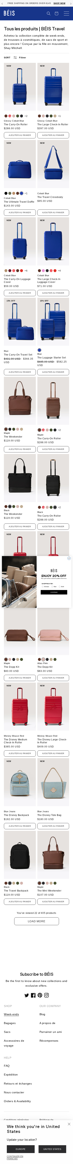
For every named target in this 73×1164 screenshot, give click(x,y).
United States (52, 1149)
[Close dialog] (68, 558)
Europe (21, 1149)
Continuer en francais (15, 1157)
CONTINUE (53, 592)
